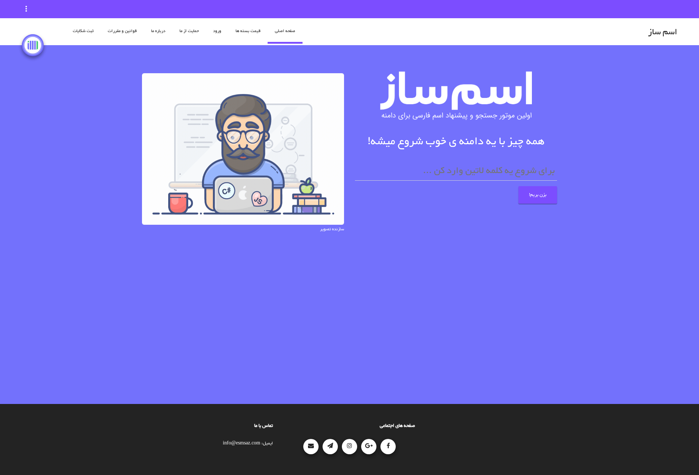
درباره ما (158, 31)
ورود (217, 31)
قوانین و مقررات (122, 31)
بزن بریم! (537, 195)
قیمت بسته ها (248, 31)
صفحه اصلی (285, 31)
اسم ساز (662, 32)
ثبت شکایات (83, 31)
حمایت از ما (189, 31)
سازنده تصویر (332, 229)
